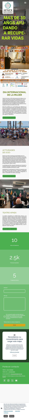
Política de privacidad (14, 352)
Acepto (14, 355)
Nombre (6, 287)
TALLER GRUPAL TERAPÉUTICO (9, 228)
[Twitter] (12, 380)
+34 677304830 (9, 369)
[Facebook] (4, 380)
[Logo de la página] (7, 7)
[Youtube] (16, 380)
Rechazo (12, 416)
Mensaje (5, 295)
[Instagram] (8, 380)
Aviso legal (17, 411)
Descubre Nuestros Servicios (9, 117)
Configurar (6, 412)
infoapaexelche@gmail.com (16, 374)
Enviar (14, 325)
